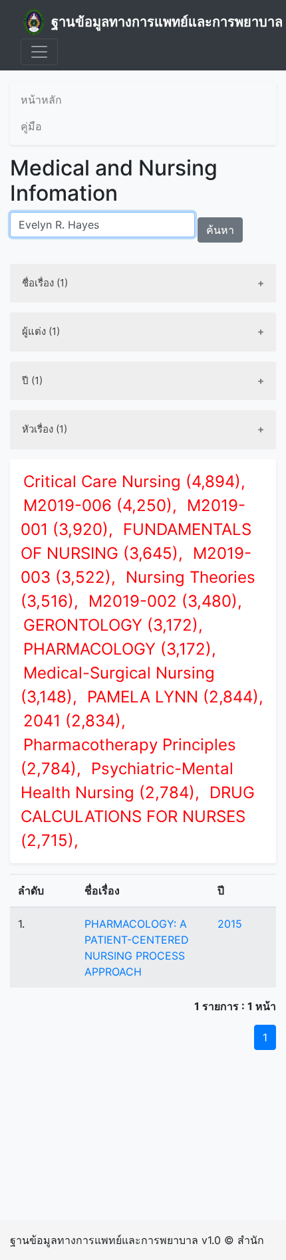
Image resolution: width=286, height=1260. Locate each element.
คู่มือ (31, 126)
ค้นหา (220, 230)
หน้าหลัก (41, 99)
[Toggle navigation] (39, 52)
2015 (229, 923)
